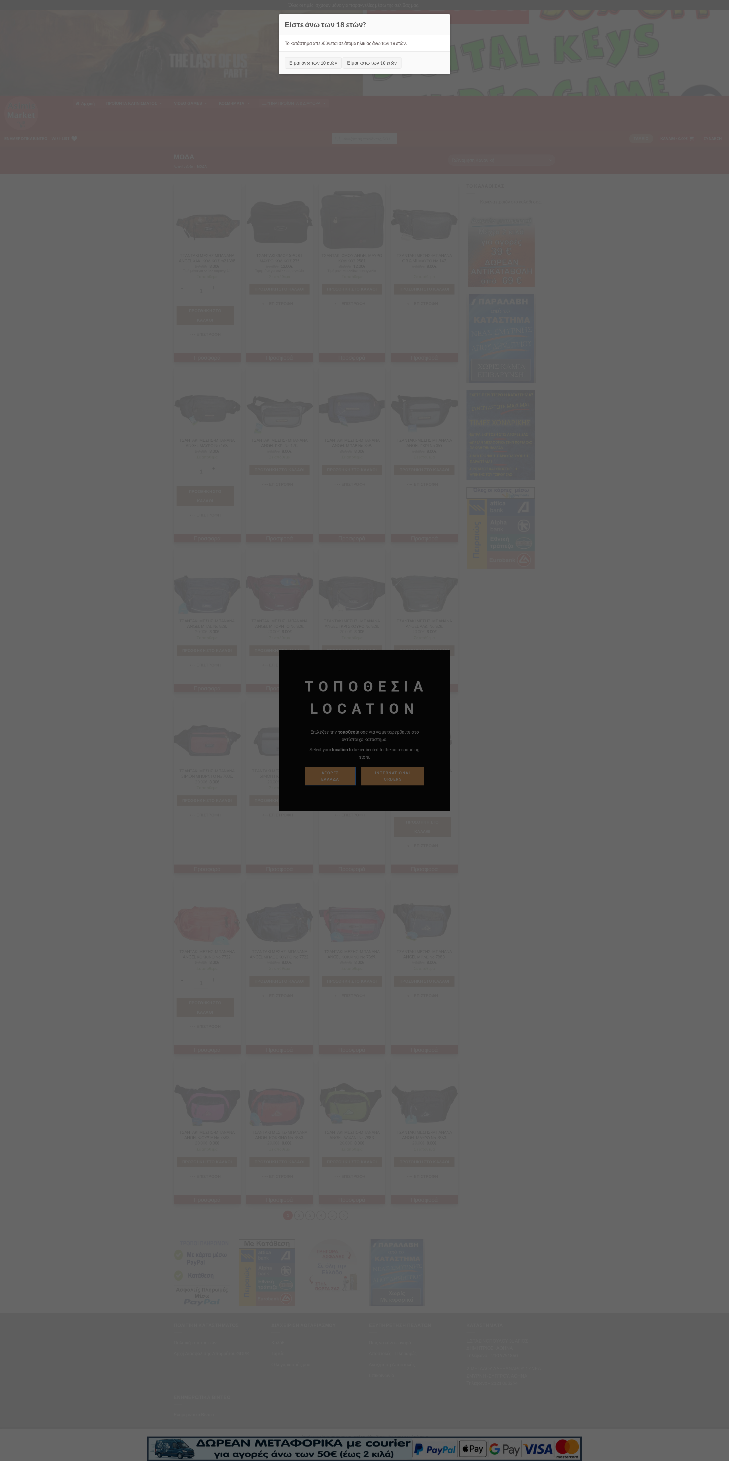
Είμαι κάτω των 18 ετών (372, 62)
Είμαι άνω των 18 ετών (313, 62)
